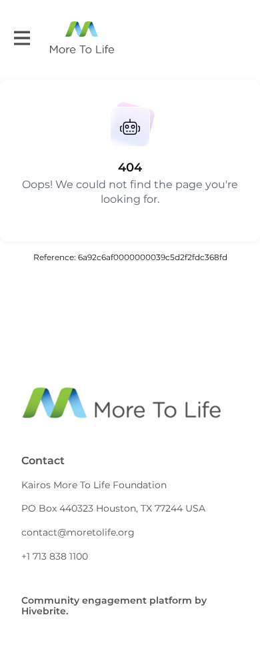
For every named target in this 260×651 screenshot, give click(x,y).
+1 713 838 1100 (54, 556)
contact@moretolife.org (78, 532)
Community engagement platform (106, 600)
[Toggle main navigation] (21, 37)
